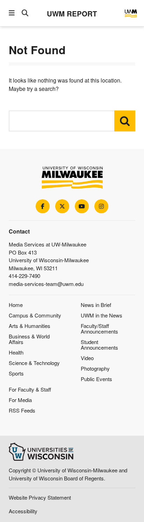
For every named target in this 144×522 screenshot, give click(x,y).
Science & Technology (34, 362)
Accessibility (23, 511)
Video (87, 358)
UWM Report (72, 13)
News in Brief (96, 304)
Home (16, 304)
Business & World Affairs (29, 338)
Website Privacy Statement (40, 497)
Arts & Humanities (29, 325)
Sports (16, 373)
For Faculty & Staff (30, 389)
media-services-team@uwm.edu (46, 283)
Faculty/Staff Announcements (99, 328)
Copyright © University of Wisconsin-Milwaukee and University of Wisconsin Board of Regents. (68, 474)
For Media (20, 399)
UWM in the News (101, 315)
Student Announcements (99, 344)
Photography (95, 368)
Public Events (96, 378)
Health (16, 352)
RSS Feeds (22, 410)
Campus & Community (35, 315)
